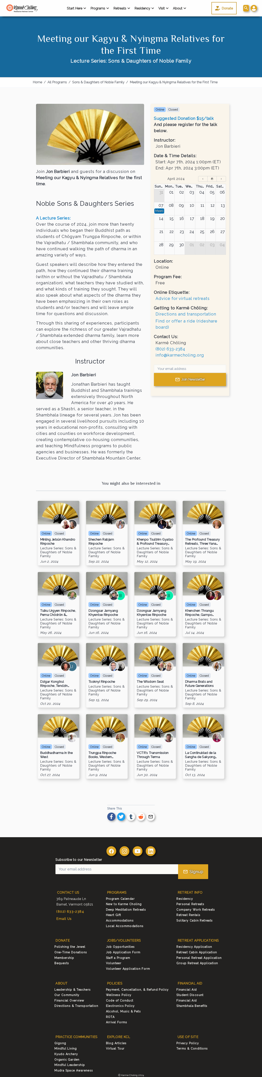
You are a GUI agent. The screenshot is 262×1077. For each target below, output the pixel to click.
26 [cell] (212, 231)
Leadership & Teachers (72, 989)
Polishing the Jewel (70, 946)
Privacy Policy (187, 1043)
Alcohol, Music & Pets (123, 1011)
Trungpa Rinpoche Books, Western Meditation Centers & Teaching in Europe (104, 755)
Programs (97, 8)
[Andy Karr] (162, 524)
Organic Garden (67, 1059)
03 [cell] (192, 192)
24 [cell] (192, 231)
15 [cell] (171, 218)
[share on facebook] (111, 817)
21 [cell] (161, 231)
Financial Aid (186, 989)
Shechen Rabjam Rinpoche (101, 541)
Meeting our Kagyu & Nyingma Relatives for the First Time (174, 82)
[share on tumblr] (131, 817)
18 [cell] (202, 218)
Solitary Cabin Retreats (194, 920)
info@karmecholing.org (180, 355)
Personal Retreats (190, 904)
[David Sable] (114, 667)
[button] (254, 8)
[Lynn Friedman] (217, 524)
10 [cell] (192, 205)
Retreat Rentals (188, 915)
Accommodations (120, 920)
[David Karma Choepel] (210, 595)
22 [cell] (171, 231)
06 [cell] (222, 192)
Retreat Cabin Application (196, 952)
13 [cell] (223, 205)
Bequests (61, 963)
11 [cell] (202, 205)
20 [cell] (222, 218)
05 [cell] (212, 192)
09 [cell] (181, 205)
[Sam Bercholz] (72, 738)
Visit (161, 8)
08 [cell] (171, 205)
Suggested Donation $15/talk (184, 118)
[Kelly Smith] (65, 667)
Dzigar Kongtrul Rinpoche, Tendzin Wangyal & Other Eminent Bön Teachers (57, 684)
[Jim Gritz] (120, 667)
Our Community (66, 995)
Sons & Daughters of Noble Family (98, 82)
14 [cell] (161, 218)
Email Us (64, 919)
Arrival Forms (116, 1022)
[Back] (203, 179)
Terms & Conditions (192, 1048)
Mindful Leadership (69, 1065)
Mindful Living (65, 1048)
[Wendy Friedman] (217, 667)
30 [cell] (181, 244)
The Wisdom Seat (150, 682)
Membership (64, 957)
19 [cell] (212, 218)
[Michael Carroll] (162, 667)
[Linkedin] (151, 851)
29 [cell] (171, 244)
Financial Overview (69, 1000)
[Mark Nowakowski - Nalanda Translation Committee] (169, 738)
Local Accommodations (125, 926)
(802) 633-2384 (170, 348)
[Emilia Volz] (120, 524)
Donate (227, 8)
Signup (196, 871)
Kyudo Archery (66, 1054)
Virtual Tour (115, 1048)
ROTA (110, 1017)
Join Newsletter (193, 379)
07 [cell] (161, 205)
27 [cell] (222, 231)
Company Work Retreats (195, 909)
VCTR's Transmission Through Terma (153, 755)
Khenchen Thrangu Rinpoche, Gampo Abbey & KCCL (199, 612)
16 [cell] (182, 218)
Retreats (119, 8)
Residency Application (194, 946)
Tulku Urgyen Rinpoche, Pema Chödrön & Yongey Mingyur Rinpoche (58, 612)
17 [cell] (192, 218)
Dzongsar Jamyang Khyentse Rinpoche (103, 612)
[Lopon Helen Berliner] (65, 524)
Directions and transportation (186, 314)
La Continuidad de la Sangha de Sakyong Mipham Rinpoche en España (201, 755)
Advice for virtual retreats (183, 298)
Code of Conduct (119, 1000)
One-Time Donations (70, 952)
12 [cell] (213, 205)
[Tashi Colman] (114, 595)
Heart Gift (113, 915)
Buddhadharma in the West (56, 755)
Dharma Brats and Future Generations (199, 684)
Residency (142, 8)
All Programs (57, 82)
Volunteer (114, 963)
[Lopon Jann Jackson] (72, 524)
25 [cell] (202, 231)
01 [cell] (171, 192)
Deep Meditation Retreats (126, 909)
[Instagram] (124, 851)
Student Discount (189, 995)
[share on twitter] (121, 817)
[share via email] (151, 817)
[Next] (221, 179)
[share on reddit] (141, 817)
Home (37, 82)
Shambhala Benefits (191, 1005)
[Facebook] (111, 851)
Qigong (60, 1043)
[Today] (212, 179)
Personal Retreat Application (199, 957)
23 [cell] (182, 231)
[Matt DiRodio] (169, 667)
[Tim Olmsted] (72, 595)
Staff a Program (118, 957)
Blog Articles (116, 1043)
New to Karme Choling (124, 904)
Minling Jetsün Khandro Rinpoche (57, 541)
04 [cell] (201, 192)
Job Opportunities (120, 946)
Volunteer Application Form (128, 968)
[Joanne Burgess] (169, 524)
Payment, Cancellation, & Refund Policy (137, 989)
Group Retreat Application (197, 963)
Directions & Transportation (76, 1005)
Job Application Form (123, 952)
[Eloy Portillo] (217, 738)
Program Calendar (120, 898)
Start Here (74, 8)
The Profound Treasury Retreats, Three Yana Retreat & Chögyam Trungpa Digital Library (202, 541)
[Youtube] (137, 851)
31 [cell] (161, 192)
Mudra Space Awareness (73, 1070)
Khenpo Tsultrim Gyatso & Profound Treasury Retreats (155, 541)
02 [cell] (181, 192)
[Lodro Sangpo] (217, 595)
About (177, 8)
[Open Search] (246, 8)
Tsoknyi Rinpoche (101, 682)
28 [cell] (161, 244)
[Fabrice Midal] (120, 738)
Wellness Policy (119, 995)
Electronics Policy (120, 1005)
